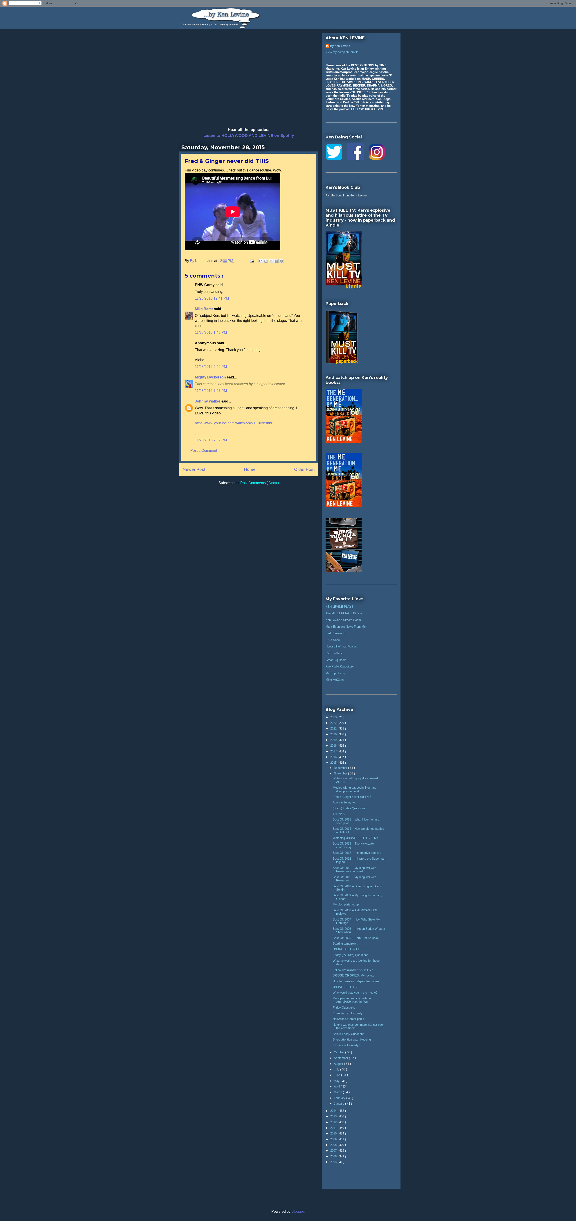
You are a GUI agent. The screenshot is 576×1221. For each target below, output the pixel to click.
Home (250, 469)
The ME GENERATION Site (344, 613)
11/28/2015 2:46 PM (211, 367)
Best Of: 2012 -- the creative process (357, 852)
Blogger (297, 1211)
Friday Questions (344, 1007)
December (341, 768)
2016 (334, 757)
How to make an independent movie (356, 981)
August (339, 1063)
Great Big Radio (336, 660)
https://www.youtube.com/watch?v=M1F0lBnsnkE (234, 423)
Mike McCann (335, 679)
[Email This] (261, 261)
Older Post (304, 469)
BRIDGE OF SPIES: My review (353, 975)
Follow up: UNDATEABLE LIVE (353, 970)
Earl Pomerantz (336, 633)
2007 (334, 1150)
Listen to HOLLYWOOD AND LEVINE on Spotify (248, 135)
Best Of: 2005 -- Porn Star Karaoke (356, 938)
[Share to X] (271, 261)
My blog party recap (346, 904)
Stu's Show (333, 640)
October (339, 1052)
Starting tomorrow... (345, 943)
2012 (334, 1122)
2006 (334, 1156)
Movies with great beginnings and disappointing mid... (354, 789)
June (337, 1075)
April (337, 1086)
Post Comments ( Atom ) (259, 483)
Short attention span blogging (352, 1039)
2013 (334, 1116)
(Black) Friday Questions (349, 808)
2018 (334, 745)
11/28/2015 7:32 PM (211, 440)
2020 (334, 734)
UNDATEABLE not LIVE (348, 949)
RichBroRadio (334, 653)
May (337, 1081)
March (338, 1092)
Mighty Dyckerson (211, 377)
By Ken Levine (340, 46)
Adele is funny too (344, 802)
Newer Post (194, 469)
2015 (334, 762)
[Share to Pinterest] (281, 261)
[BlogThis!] (266, 261)
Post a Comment (203, 450)
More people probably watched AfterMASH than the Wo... (352, 1000)
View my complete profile (342, 52)
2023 (334, 717)
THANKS (339, 814)
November (341, 773)
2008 (334, 1145)
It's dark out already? (346, 1045)
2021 (334, 728)
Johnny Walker (208, 401)
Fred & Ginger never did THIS (352, 796)
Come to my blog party (347, 1013)
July (337, 1069)
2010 (334, 1133)
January (339, 1103)
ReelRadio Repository (340, 666)
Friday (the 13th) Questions (350, 955)
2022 (334, 723)
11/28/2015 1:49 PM (211, 332)
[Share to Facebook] (276, 261)
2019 (334, 740)
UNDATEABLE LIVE (346, 987)
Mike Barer (204, 309)
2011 (334, 1128)
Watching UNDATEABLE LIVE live (355, 838)
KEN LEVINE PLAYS (339, 606)
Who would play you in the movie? (355, 992)
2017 (334, 751)
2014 (334, 1110)
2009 (334, 1139)
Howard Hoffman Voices (341, 646)
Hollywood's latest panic (348, 1019)
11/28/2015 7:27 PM (211, 391)
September (341, 1058)
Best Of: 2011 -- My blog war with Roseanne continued (354, 869)
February (340, 1098)
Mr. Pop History (336, 673)
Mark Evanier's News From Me (346, 626)
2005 (334, 1162)
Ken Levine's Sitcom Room (343, 620)
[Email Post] (251, 261)
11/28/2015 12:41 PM (212, 298)
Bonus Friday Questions (348, 1034)
